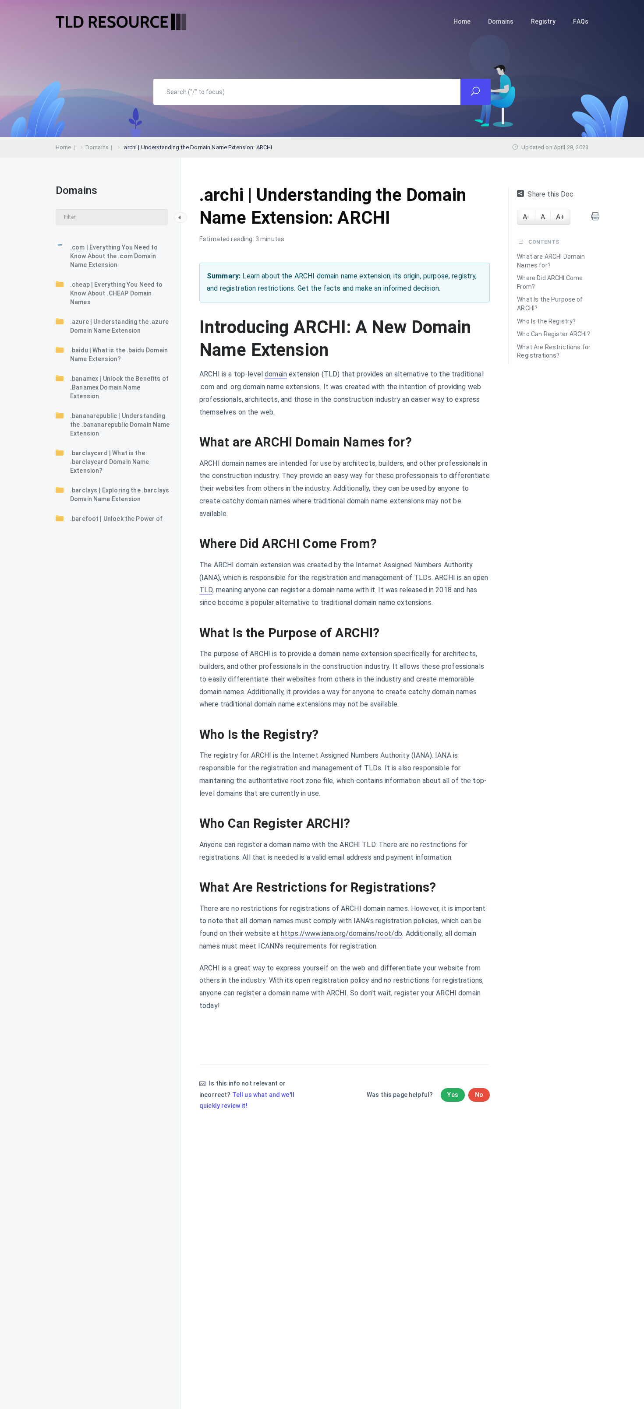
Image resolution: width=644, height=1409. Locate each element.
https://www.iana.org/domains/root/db (341, 933)
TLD (205, 590)
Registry (543, 21)
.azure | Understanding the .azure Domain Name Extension (119, 326)
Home (462, 21)
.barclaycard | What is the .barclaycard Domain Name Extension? (109, 462)
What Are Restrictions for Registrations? (554, 351)
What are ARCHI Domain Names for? (551, 261)
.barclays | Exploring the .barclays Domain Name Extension (119, 494)
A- (526, 217)
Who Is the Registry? (546, 321)
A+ (560, 217)
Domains (500, 21)
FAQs (580, 21)
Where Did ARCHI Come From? (550, 282)
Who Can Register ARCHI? (553, 333)
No (479, 1094)
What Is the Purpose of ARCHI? (550, 304)
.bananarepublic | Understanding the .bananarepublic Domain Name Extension (120, 424)
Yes (452, 1094)
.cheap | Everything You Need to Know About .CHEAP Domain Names (116, 293)
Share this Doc (550, 194)
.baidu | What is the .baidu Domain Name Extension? (119, 354)
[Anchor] (418, 442)
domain (276, 374)
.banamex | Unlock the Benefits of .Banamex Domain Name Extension (119, 387)
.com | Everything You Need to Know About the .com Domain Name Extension (114, 256)
